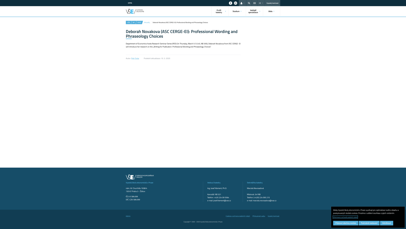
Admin (128, 216)
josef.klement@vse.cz (222, 200)
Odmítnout (386, 223)
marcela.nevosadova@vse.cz (264, 200)
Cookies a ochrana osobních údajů (238, 216)
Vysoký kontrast (272, 3)
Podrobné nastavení (369, 223)
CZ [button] (260, 3)
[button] (230, 3)
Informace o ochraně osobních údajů (345, 217)
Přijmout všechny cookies (345, 223)
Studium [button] (236, 11)
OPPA (130, 3)
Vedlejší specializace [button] (253, 11)
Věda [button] (270, 11)
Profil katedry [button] (219, 11)
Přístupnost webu (258, 216)
